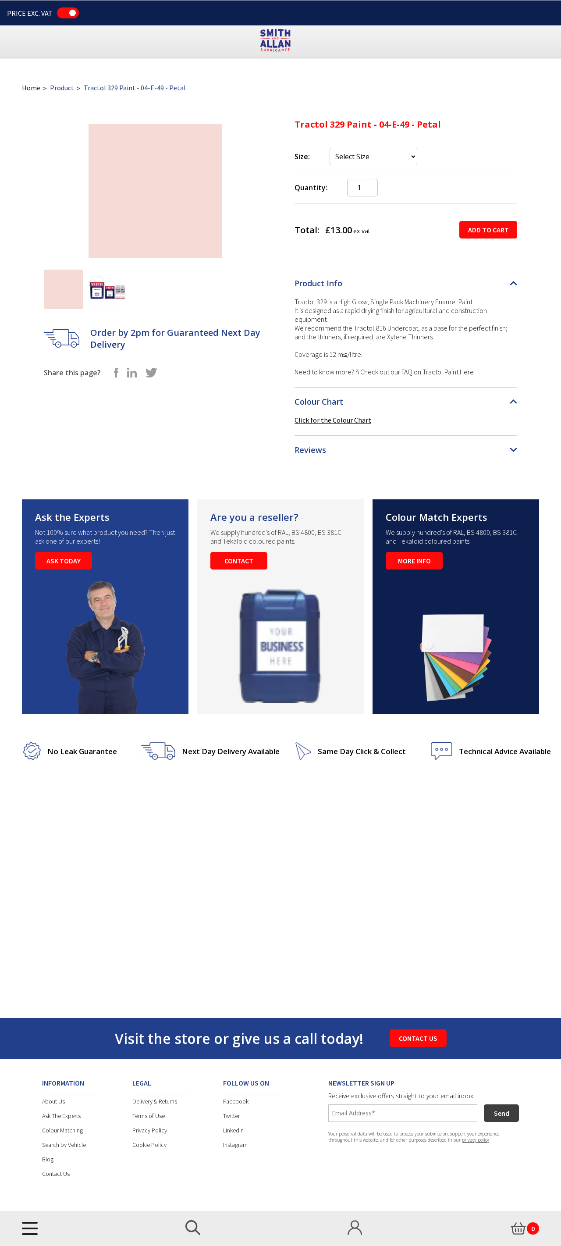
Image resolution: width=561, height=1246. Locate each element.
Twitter (231, 1116)
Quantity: (311, 187)
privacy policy (475, 1140)
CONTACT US (418, 1038)
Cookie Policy (149, 1145)
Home (31, 87)
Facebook (236, 1101)
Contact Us (56, 1174)
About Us (53, 1101)
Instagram (235, 1145)
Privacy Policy (149, 1130)
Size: (302, 156)
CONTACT (238, 560)
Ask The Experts (61, 1116)
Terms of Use (148, 1116)
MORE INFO (414, 560)
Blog (47, 1159)
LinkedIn (233, 1130)
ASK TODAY (63, 560)
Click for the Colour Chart (333, 420)
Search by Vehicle (64, 1145)
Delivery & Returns (154, 1101)
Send (501, 1113)
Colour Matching (62, 1130)
